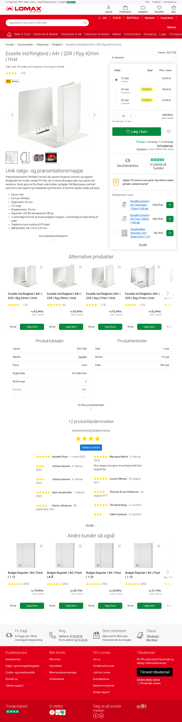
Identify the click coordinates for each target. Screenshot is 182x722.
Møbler (117, 34)
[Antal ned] (115, 116)
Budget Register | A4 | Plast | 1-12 (25, 575)
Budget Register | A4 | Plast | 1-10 (142, 575)
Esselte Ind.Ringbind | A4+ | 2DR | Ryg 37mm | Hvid (103, 296)
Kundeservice (170, 2)
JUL (104, 18)
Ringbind (57, 44)
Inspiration (167, 18)
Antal (13, 326)
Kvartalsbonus (101, 679)
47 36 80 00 (75, 636)
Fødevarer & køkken (97, 34)
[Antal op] (130, 116)
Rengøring (150, 34)
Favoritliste (55, 665)
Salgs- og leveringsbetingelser (22, 665)
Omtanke (156, 2)
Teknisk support (14, 685)
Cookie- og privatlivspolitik (20, 672)
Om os (96, 659)
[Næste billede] (94, 115)
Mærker (171, 27)
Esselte (83, 356)
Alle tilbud (151, 640)
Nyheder (150, 18)
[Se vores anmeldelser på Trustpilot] (12, 711)
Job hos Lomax (101, 672)
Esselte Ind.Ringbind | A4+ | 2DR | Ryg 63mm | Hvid (25, 296)
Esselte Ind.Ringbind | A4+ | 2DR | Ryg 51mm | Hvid (142, 296)
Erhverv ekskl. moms (148, 679)
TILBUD (117, 18)
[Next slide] (167, 293)
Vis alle (143, 244)
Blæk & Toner (22, 34)
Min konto (54, 659)
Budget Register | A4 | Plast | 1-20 (103, 575)
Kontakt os (12, 679)
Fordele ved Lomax (103, 665)
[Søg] (85, 22)
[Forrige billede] (12, 115)
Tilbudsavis (152, 636)
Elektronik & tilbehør (46, 34)
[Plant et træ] (60, 712)
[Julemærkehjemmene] (52, 712)
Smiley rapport (101, 692)
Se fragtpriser (165, 145)
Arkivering (42, 44)
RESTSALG (133, 18)
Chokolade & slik (71, 34)
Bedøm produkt (91, 447)
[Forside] (9, 35)
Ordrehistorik (56, 679)
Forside (10, 44)
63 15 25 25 (80, 640)
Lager (162, 34)
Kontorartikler (132, 34)
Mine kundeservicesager (63, 672)
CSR (147, 2)
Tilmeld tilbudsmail (155, 672)
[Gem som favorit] (41, 267)
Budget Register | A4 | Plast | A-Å (64, 575)
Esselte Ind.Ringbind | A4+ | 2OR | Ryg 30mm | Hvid (64, 296)
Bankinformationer (103, 685)
